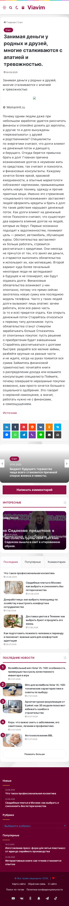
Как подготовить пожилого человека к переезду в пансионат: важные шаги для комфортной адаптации (34, 637)
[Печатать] (57, 434)
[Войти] (23, 9)
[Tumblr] (15, 427)
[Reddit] (32, 427)
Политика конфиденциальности (45, 889)
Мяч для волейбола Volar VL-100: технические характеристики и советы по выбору (45, 688)
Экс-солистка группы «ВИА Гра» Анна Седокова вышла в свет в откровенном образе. (32, 542)
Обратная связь (36, 883)
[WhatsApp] (15, 434)
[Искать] (10, 9)
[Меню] (4, 9)
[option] (34, 463)
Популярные (33, 562)
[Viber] (32, 434)
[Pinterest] (23, 427)
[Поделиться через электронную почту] (49, 434)
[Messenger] (6, 434)
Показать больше (34, 754)
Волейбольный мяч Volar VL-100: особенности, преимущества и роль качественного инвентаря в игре (37, 671)
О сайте (52, 883)
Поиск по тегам (15, 889)
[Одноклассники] (49, 427)
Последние (11, 562)
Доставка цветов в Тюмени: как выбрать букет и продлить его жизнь (45, 620)
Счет (20, 22)
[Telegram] (23, 434)
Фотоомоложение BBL (39, 735)
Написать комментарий (34, 490)
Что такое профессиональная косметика (29, 573)
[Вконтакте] (40, 427)
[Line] (40, 434)
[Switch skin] (17, 9)
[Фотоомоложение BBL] (12, 740)
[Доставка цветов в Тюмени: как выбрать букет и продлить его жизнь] (13, 621)
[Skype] (57, 427)
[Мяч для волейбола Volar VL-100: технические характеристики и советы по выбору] (12, 689)
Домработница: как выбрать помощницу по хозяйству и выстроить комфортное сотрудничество (31, 603)
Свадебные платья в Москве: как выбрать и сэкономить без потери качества (44, 586)
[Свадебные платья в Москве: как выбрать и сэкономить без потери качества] (13, 587)
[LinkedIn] (6, 427)
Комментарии (56, 562)
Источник (10, 413)
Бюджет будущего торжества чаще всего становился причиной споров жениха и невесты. (33, 472)
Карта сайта (18, 883)
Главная (11, 22)
